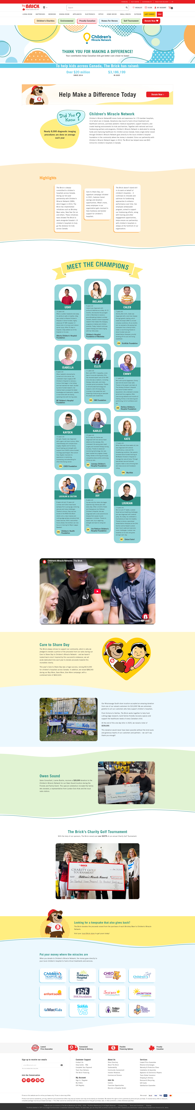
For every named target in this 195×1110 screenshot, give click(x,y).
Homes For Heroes (109, 20)
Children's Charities (45, 20)
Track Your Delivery (161, 2)
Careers (110, 1083)
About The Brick (113, 1065)
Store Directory (113, 1062)
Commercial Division (115, 1075)
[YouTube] (42, 1080)
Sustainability (147, 2)
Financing (124, 2)
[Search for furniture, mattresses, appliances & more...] (127, 7)
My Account (81, 1077)
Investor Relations (114, 1073)
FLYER (150, 8)
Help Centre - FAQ (82, 1065)
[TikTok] (33, 1080)
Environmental (67, 20)
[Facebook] (24, 1080)
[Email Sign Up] (62, 1065)
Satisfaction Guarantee (147, 1085)
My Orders (79, 1083)
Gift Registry (80, 1085)
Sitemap (148, 1105)
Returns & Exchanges (147, 1065)
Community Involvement (116, 1070)
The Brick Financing (82, 1073)
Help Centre (135, 2)
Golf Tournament (131, 20)
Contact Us (79, 1062)
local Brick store (88, 933)
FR (172, 2)
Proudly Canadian (87, 20)
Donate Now (150, 20)
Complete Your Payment (84, 1067)
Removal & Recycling (147, 1080)
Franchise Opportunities (116, 1085)
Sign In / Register (82, 1080)
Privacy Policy (123, 1105)
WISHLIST (138, 8)
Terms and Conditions (136, 1105)
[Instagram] (28, 1080)
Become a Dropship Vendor (117, 1088)
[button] (54, 7)
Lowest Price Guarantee (148, 1062)
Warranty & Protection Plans (149, 1067)
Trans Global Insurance (147, 1075)
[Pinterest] (38, 1080)
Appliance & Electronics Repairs (151, 1073)
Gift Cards (143, 1083)
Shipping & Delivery (146, 1078)
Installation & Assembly (148, 1070)
